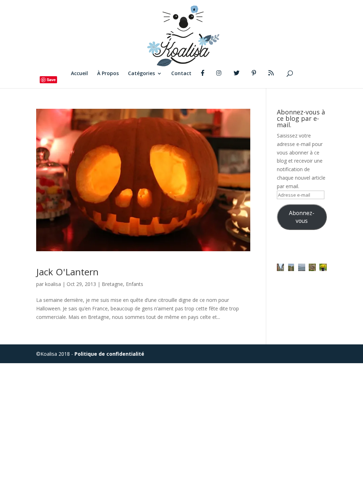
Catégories (141, 74)
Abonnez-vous (301, 217)
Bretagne (112, 284)
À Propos (108, 74)
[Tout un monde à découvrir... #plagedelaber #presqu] (312, 267)
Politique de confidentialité (109, 353)
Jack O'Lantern (67, 271)
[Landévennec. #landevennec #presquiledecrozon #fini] (280, 267)
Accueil (79, 74)
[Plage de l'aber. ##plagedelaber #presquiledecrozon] (291, 267)
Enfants (134, 284)
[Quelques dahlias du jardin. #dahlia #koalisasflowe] (322, 267)
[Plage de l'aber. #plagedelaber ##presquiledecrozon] (301, 267)
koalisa (53, 284)
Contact (181, 74)
